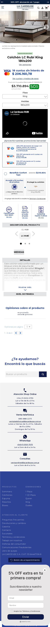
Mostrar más (25, 339)
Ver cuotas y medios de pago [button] (25, 79)
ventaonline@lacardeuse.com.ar (25, 528)
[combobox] (26, 440)
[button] (38, 8)
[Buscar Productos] (43, 440)
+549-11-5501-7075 (25, 510)
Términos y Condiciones (37, 198)
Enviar (25, 616)
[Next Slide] (47, 2)
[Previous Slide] (2, 2)
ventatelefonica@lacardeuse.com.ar (25, 487)
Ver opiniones (25, 65)
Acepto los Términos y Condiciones (27, 611)
